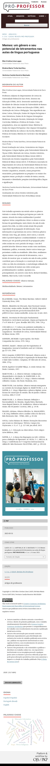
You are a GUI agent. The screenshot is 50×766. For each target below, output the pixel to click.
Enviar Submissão (13, 682)
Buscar (26, 25)
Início (4, 34)
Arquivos (20, 16)
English (6, 705)
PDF (7, 521)
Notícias (31, 16)
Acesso (44, 2)
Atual (10, 16)
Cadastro (34, 2)
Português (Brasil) (10, 701)
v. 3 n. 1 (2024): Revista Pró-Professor (18, 36)
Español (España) (10, 698)
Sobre (42, 16)
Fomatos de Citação (13, 557)
